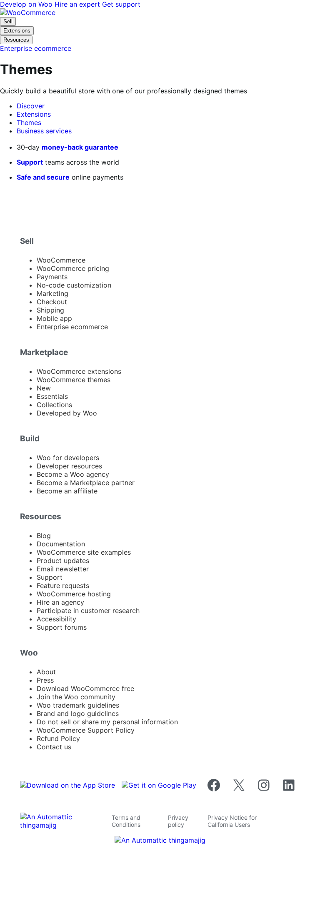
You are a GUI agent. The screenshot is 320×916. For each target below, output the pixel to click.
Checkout (52, 302)
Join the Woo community (76, 697)
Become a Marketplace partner (86, 482)
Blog (44, 535)
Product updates (63, 560)
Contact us (54, 747)
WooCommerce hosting (74, 594)
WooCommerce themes (73, 379)
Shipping (50, 310)
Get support (121, 4)
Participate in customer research (88, 610)
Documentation (61, 544)
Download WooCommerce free (85, 688)
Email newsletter (63, 569)
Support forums (62, 627)
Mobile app (54, 318)
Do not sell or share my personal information (107, 722)
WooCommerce (61, 260)
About (46, 672)
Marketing (52, 293)
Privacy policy (178, 821)
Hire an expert (78, 4)
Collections (54, 404)
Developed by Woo (67, 413)
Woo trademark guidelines (78, 705)
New (44, 388)
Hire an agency (60, 602)
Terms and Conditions (126, 821)
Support (30, 162)
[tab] (31, 106)
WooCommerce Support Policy (86, 730)
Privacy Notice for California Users (232, 821)
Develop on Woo (27, 4)
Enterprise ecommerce (72, 327)
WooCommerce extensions (79, 371)
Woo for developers (68, 457)
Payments (52, 277)
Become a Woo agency (73, 474)
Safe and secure (43, 177)
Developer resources (69, 466)
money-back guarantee (80, 147)
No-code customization (74, 285)
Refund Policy (58, 738)
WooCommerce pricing (73, 268)
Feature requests (63, 585)
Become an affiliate (67, 491)
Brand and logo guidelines (78, 713)
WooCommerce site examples (84, 552)
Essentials (52, 396)
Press (45, 680)
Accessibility (56, 619)
